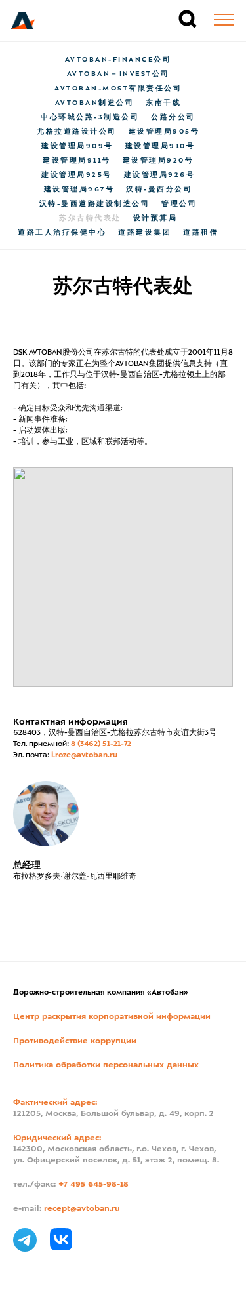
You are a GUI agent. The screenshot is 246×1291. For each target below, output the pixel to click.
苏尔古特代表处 (90, 218)
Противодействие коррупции (74, 1041)
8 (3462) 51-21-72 (101, 744)
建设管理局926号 (159, 175)
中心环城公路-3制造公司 (90, 117)
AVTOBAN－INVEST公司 (118, 74)
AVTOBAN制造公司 (94, 103)
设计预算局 (155, 218)
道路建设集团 (144, 232)
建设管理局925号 (76, 175)
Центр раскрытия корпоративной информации (112, 1017)
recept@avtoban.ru (82, 1209)
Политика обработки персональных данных (106, 1065)
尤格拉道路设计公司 (77, 132)
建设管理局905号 (164, 132)
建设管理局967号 (79, 189)
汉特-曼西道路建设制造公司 (94, 204)
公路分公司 (173, 117)
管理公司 (179, 204)
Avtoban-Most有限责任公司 (118, 88)
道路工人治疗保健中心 (62, 232)
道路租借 (200, 232)
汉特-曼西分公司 (159, 189)
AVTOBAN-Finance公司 (118, 59)
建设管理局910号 (160, 146)
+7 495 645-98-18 (93, 1185)
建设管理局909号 (77, 146)
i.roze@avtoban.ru (84, 755)
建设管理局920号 (158, 160)
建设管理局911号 (77, 160)
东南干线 (163, 103)
